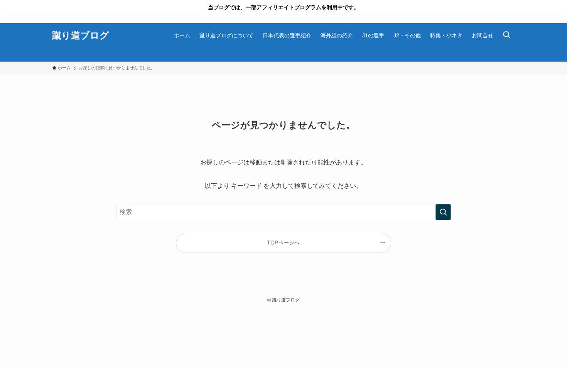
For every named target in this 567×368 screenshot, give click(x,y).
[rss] (510, 19)
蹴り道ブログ (80, 35)
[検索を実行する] (443, 212)
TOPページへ (283, 242)
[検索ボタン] (506, 35)
